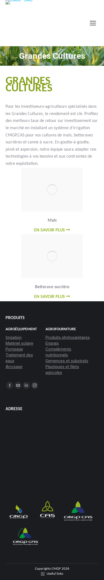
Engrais (52, 343)
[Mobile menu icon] (92, 23)
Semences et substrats (66, 360)
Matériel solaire (19, 343)
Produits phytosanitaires (67, 337)
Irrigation (14, 337)
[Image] (52, 190)
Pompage (14, 349)
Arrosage (14, 366)
